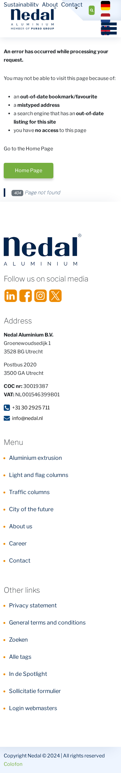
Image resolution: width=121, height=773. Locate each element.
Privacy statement (33, 605)
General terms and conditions (47, 622)
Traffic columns (29, 492)
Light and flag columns (38, 475)
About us (20, 526)
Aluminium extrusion (35, 458)
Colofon (13, 764)
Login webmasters (33, 708)
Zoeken (18, 639)
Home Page (28, 170)
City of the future (31, 509)
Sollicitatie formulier (35, 691)
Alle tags (20, 656)
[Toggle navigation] (106, 28)
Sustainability (21, 4)
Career (18, 543)
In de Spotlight (28, 674)
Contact (72, 4)
